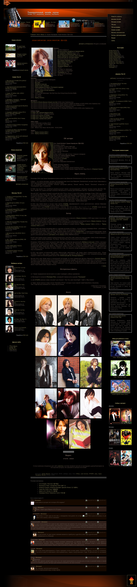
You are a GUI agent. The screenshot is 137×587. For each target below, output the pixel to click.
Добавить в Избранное (86, 44)
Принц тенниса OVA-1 (41, 133)
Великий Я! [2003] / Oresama (15, 250)
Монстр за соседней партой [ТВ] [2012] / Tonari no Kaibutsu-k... (16, 106)
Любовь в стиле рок (41, 84)
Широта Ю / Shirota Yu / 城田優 (48, 491)
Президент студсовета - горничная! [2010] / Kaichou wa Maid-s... (15, 100)
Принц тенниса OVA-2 (41, 132)
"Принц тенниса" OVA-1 (87, 224)
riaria (104, 266)
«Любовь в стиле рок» (88, 242)
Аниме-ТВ (12, 347)
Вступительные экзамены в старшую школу (71, 51)
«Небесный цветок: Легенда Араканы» (71, 255)
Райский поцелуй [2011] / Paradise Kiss (17, 221)
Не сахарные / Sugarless (65, 53)
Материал (37, 500)
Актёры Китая (112, 50)
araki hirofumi (84, 473)
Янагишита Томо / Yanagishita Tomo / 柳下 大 (52, 485)
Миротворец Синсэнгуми (65, 62)
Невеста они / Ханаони (42, 85)
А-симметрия (39, 91)
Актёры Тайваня (113, 53)
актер (96, 473)
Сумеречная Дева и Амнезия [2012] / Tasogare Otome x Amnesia (16, 130)
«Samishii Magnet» (100, 258)
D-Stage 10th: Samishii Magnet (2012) (42, 112)
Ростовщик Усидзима (64, 60)
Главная (33, 34)
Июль (42, 34)
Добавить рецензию (22, 184)
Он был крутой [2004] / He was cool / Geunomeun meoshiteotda (15, 227)
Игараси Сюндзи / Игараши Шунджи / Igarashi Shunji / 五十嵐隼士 (58, 487)
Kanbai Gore (80, 231)
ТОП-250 (25, 143)
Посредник (61, 72)
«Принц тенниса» (81, 218)
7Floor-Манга (13, 346)
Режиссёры (112, 65)
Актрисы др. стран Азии (115, 63)
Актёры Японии (113, 59)
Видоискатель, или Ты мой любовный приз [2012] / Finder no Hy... (16, 136)
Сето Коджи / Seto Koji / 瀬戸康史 (49, 484)
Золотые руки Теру (63, 65)
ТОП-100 (25, 335)
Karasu (62, 234)
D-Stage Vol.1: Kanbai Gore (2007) (41, 118)
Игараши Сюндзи (97, 169)
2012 (38, 34)
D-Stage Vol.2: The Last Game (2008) (42, 117)
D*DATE (64, 158)
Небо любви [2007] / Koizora (14, 245)
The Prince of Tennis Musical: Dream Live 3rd (44, 102)
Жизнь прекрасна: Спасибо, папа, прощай (70, 56)
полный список (23, 70)
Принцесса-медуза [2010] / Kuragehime (17, 124)
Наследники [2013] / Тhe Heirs (118, 83)
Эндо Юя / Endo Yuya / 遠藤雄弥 (48, 489)
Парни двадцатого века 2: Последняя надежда (49, 87)
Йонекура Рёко (51, 277)
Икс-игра (37, 82)
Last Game (52, 234)
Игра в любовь (62, 63)
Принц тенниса (39, 97)
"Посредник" (82, 277)
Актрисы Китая (113, 52)
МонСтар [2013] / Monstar (117, 118)
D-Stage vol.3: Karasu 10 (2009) (40, 115)
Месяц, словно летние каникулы (44, 90)
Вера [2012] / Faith (115, 113)
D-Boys (78, 473)
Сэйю (110, 64)
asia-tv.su (60, 466)
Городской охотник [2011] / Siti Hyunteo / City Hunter (118, 137)
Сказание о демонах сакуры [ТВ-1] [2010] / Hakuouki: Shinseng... (15, 112)
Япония (43, 475)
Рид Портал (13, 349)
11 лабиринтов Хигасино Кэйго (67, 54)
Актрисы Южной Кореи (115, 57)
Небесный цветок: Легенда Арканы (68, 57)
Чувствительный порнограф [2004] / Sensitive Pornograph (15, 87)
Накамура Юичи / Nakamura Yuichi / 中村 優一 (52, 493)
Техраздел (112, 67)
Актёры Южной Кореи (115, 56)
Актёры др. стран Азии (115, 61)
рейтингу (113, 78)
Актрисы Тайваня (113, 54)
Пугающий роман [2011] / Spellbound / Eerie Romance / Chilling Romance (16, 210)
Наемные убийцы (63, 66)
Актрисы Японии (113, 60)
